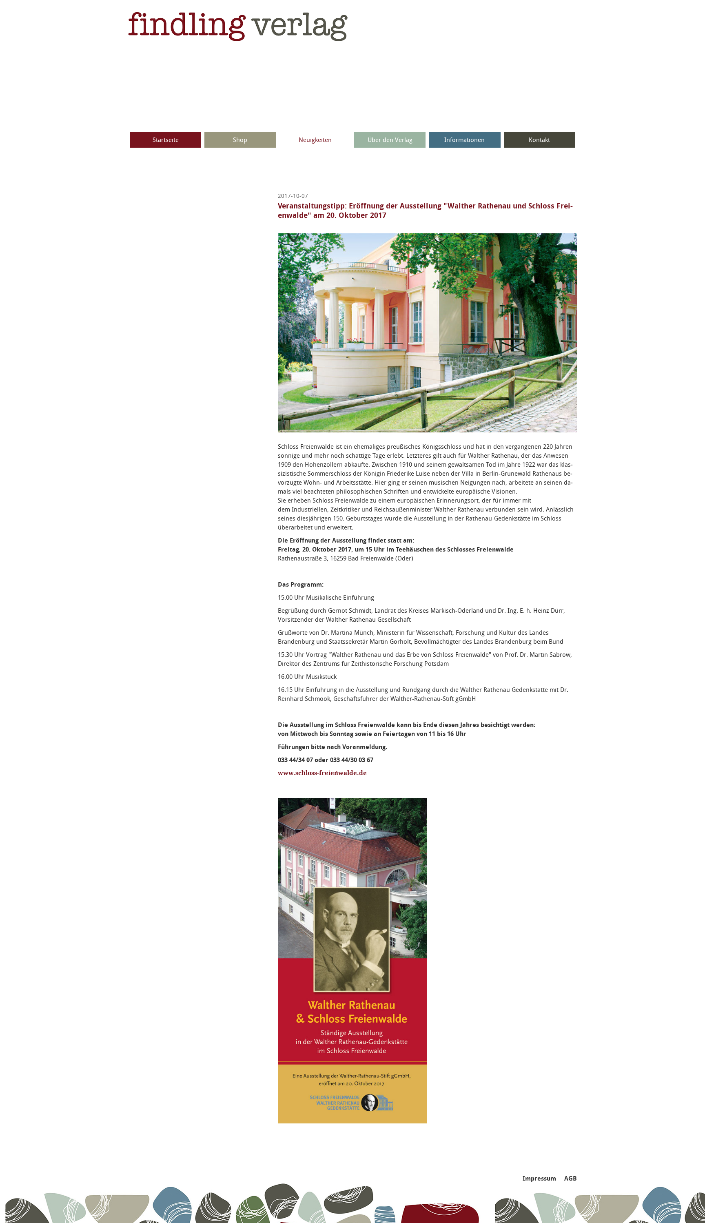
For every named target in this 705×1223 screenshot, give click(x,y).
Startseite (166, 140)
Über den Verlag (390, 140)
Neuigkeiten (315, 140)
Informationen (464, 140)
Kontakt (539, 140)
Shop (240, 140)
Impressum (539, 1178)
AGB (570, 1178)
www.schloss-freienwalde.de (322, 773)
